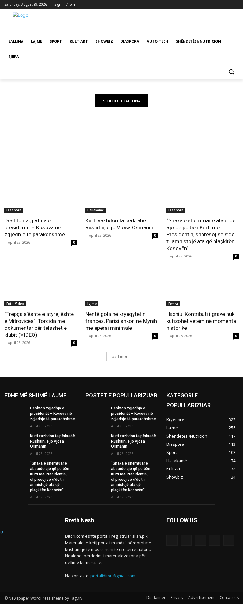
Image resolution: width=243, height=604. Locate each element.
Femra (173, 303)
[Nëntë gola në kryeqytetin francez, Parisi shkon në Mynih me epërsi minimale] (121, 288)
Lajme (92, 303)
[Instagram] (208, 4)
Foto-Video (15, 303)
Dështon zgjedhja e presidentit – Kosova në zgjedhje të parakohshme (34, 227)
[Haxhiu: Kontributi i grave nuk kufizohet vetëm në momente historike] (202, 288)
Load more (120, 356)
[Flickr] (200, 540)
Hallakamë (95, 210)
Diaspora (13, 210)
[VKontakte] (228, 540)
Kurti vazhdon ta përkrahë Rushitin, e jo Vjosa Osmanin (119, 224)
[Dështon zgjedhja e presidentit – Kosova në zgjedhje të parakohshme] (40, 195)
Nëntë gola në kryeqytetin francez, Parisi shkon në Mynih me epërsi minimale (121, 321)
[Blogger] (172, 540)
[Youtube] (235, 4)
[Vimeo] (226, 4)
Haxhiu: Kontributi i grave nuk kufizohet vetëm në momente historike (201, 321)
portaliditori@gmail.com (112, 575)
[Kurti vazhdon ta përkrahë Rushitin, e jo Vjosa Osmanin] (121, 195)
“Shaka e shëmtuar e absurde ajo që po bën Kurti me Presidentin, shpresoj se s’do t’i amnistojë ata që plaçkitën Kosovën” (200, 234)
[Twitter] (217, 4)
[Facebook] (199, 4)
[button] (231, 71)
